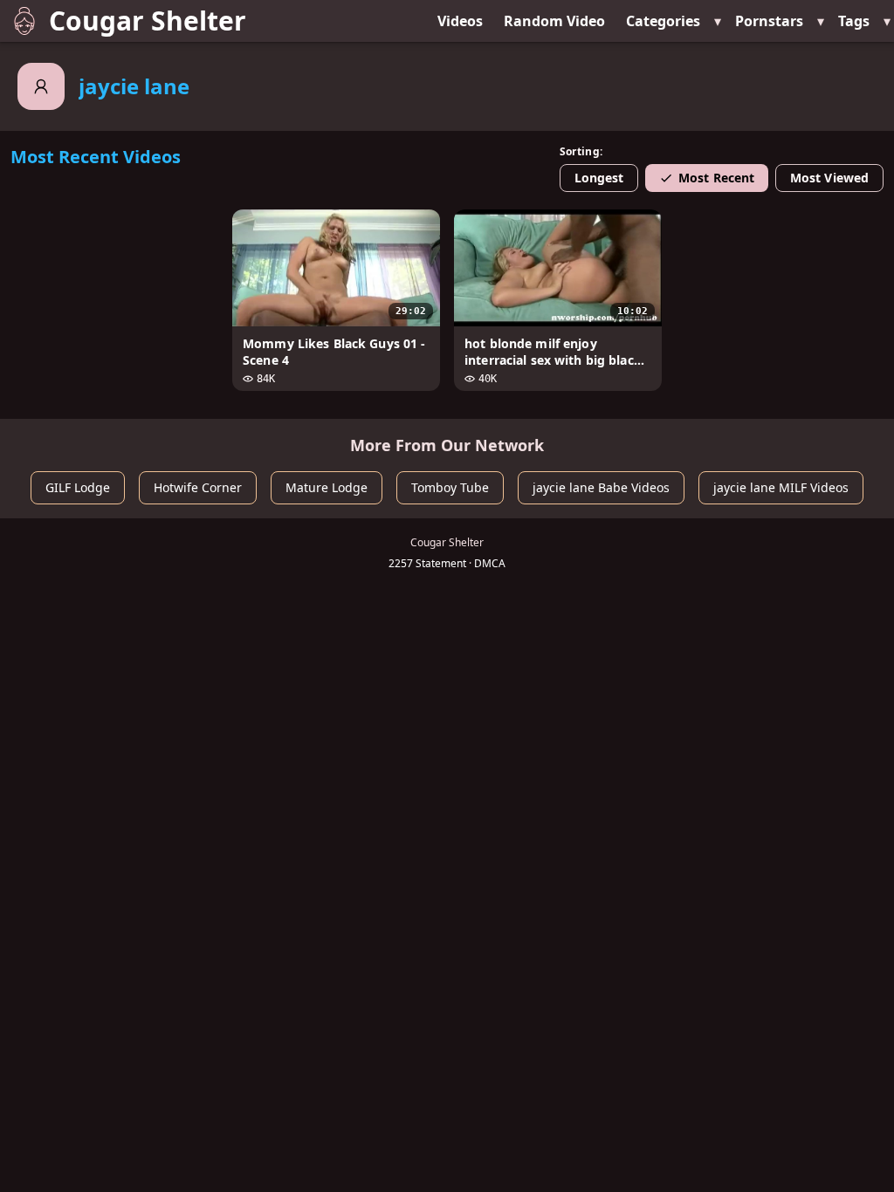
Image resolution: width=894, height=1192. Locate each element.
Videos (460, 21)
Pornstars (769, 21)
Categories (663, 21)
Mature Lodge (326, 487)
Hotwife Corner (198, 487)
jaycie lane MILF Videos (781, 487)
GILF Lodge (77, 487)
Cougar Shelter (147, 20)
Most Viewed (829, 177)
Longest (599, 177)
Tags (854, 21)
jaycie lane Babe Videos (601, 487)
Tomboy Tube (450, 487)
